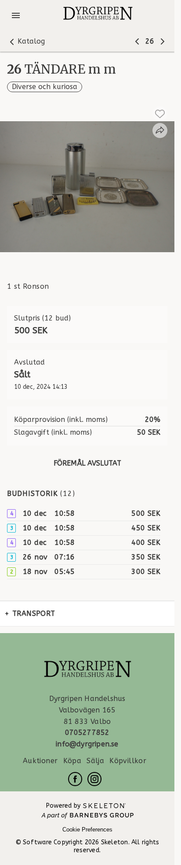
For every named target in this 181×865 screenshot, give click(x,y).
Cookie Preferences (87, 829)
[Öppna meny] (16, 15)
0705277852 (87, 732)
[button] (26, 41)
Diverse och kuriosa (44, 86)
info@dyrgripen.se (87, 744)
